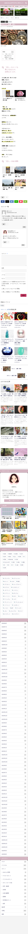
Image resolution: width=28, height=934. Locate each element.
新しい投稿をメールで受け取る (11, 291)
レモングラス (13, 611)
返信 (24, 227)
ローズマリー (16, 614)
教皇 (10, 556)
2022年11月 (14, 758)
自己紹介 (17, 6)
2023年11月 (14, 715)
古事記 (14, 910)
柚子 (12, 608)
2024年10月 (14, 676)
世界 (5, 567)
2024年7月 (14, 687)
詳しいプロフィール (14, 500)
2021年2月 (14, 833)
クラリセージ (7, 584)
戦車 (20, 556)
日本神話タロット (14, 900)
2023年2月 (14, 747)
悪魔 (23, 562)
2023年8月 (14, 726)
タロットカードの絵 (14, 882)
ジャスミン (15, 590)
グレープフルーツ (17, 584)
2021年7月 (14, 815)
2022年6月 (14, 776)
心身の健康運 (14, 893)
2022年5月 (14, 779)
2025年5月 (14, 655)
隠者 (5, 559)
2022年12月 (14, 754)
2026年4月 (14, 637)
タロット (2, 21)
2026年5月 (14, 634)
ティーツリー (7, 596)
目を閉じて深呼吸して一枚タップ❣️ (7, 6)
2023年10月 (14, 719)
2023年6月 (14, 733)
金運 (7, 21)
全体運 (14, 889)
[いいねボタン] (2, 197)
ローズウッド (7, 614)
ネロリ (14, 596)
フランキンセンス (19, 602)
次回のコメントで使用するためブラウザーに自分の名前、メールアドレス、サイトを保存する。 (14, 283)
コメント (5, 253)
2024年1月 (14, 708)
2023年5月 (14, 737)
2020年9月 (14, 850)
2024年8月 (14, 683)
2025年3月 (14, 658)
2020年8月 (14, 854)
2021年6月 (14, 818)
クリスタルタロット (14, 879)
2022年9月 (14, 765)
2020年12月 (14, 840)
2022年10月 (14, 761)
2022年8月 (14, 769)
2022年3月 (14, 786)
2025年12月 (14, 644)
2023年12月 (14, 712)
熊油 (18, 581)
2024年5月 (14, 694)
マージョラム (7, 599)
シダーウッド (7, 590)
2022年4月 (14, 783)
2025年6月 (14, 651)
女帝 (22, 553)
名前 (3, 268)
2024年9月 (14, 680)
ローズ (20, 611)
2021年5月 (14, 822)
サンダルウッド (15, 587)
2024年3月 (14, 701)
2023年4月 (14, 740)
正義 (17, 559)
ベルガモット (16, 605)
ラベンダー (19, 608)
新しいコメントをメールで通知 (11, 288)
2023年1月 (14, 751)
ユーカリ (6, 608)
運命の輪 (11, 559)
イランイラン (7, 578)
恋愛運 (14, 896)
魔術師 (10, 553)
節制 (18, 562)
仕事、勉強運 (14, 886)
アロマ (25, 6)
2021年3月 (14, 829)
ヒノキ (20, 596)
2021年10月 (14, 804)
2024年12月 (14, 669)
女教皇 (16, 553)
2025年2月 (14, 662)
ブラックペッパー (8, 602)
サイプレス (6, 587)
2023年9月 (14, 722)
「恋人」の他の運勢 (9, 58)
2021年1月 (14, 836)
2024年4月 (14, 698)
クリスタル (14, 865)
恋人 (11, 21)
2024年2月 (14, 705)
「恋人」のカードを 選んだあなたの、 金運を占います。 (9, 55)
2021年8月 (14, 811)
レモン (5, 611)
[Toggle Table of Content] (11, 52)
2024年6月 (14, 690)
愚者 (5, 553)
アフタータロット (14, 875)
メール (3, 274)
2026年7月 (14, 626)
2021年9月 (14, 808)
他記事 (14, 907)
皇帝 (5, 556)
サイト (3, 278)
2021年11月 (14, 801)
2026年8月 (14, 623)
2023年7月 (14, 730)
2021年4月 (14, 825)
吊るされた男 (6, 562)
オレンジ (6, 581)
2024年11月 (14, 673)
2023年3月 (14, 744)
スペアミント (7, 593)
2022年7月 (14, 772)
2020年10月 (14, 847)
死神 (13, 562)
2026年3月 (14, 641)
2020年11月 (14, 843)
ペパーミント (7, 605)
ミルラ (14, 599)
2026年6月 (14, 630)
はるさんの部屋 (14, 872)
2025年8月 (14, 648)
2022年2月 (14, 790)
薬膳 (14, 914)
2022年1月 (14, 793)
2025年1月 (14, 666)
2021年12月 (14, 797)
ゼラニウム (15, 593)
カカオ (12, 581)
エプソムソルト (16, 578)
